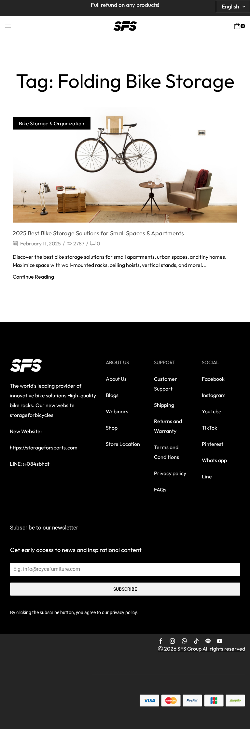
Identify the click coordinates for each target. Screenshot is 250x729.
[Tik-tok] (196, 641)
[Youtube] (219, 641)
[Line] (208, 641)
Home (77, 63)
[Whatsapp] (184, 641)
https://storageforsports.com (43, 447)
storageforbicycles (31, 415)
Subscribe (125, 589)
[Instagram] (172, 641)
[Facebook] (160, 641)
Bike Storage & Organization (51, 123)
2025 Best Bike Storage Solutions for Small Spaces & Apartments (98, 233)
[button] (8, 26)
